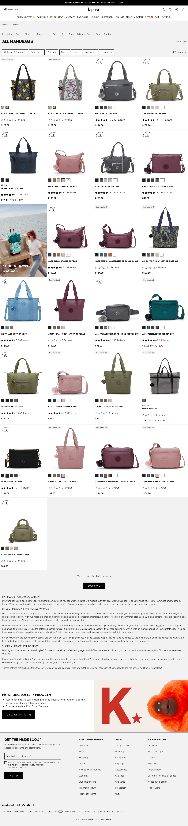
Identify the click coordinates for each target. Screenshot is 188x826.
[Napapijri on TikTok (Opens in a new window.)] (33, 805)
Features (89, 52)
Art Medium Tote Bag (12, 407)
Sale (157, 17)
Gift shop (119, 775)
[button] (2, 107)
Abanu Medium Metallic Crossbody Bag (115, 482)
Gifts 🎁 (149, 17)
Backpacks (82, 17)
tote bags (171, 629)
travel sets (61, 650)
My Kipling (153, 763)
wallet (159, 625)
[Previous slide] (3, 3)
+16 (162, 107)
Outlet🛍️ (166, 17)
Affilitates (119, 812)
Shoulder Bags (34, 34)
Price (75, 52)
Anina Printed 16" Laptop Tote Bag (160, 261)
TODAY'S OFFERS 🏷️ (26, 17)
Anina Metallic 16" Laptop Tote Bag (66, 334)
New (60, 17)
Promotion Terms (87, 794)
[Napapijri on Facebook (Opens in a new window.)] (23, 805)
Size (63, 52)
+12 (20, 401)
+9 (114, 328)
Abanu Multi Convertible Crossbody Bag (117, 334)
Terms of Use (7, 812)
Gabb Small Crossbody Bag (62, 186)
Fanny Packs (103, 34)
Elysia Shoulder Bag (106, 114)
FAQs (81, 751)
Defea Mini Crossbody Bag (15, 555)
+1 (162, 255)
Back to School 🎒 (46, 17)
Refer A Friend (155, 769)
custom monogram (119, 659)
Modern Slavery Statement (103, 812)
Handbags (70, 17)
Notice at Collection (157, 782)
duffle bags (68, 637)
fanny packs (134, 604)
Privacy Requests (33, 812)
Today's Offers (122, 745)
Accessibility (87, 812)
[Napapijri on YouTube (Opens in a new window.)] (28, 805)
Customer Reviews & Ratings (162, 775)
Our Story (152, 745)
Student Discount (87, 782)
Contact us (84, 745)
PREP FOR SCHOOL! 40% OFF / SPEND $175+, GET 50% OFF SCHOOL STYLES (94, 3)
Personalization (134, 17)
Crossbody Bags (11, 34)
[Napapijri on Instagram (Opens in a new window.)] (18, 805)
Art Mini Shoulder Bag (154, 114)
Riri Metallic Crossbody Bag (157, 186)
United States (13, 10)
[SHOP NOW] (23, 240)
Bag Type (35, 52)
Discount (105, 52)
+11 (68, 401)
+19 (162, 328)
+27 (68, 180)
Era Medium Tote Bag (12, 188)
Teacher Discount (87, 788)
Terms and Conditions (17, 767)
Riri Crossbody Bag (11, 482)
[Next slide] (185, 3)
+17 (162, 180)
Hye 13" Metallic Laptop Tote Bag (65, 114)
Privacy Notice (19, 812)
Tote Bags (68, 34)
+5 (114, 255)
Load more (94, 585)
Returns (83, 763)
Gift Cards (120, 782)
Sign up (13, 775)
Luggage (94, 17)
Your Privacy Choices (50, 812)
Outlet (118, 794)
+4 (114, 107)
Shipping (83, 757)
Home (4, 25)
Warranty (83, 775)
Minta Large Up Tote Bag (14, 334)
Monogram (120, 788)
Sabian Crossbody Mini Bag (62, 407)
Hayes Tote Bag (150, 409)
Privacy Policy (35, 765)
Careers (151, 757)
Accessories (107, 17)
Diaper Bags (84, 34)
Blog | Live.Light (156, 751)
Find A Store (154, 788)
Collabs (120, 17)
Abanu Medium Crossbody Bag (158, 334)
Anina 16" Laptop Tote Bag (109, 407)
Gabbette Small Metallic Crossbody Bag (116, 261)
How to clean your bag (90, 769)
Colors (50, 52)
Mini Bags (52, 34)
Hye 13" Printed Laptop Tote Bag (18, 114)
